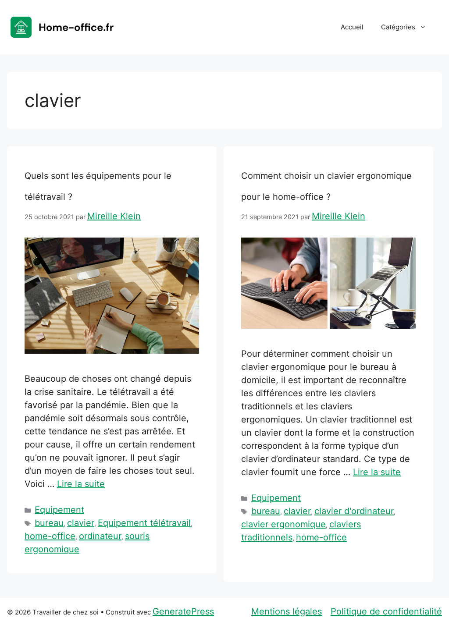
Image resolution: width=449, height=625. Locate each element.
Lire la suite (81, 484)
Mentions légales (286, 611)
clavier (80, 523)
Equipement (59, 509)
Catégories (398, 27)
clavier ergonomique (283, 524)
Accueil (352, 27)
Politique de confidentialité (386, 611)
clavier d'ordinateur (354, 511)
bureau (49, 523)
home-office (50, 536)
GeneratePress (183, 611)
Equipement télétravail (144, 523)
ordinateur (100, 536)
